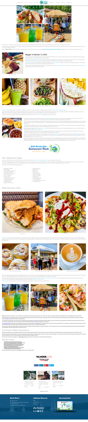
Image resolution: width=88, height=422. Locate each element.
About (26, 2)
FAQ (34, 400)
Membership (69, 2)
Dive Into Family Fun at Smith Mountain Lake (30, 383)
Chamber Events (19, 2)
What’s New (51, 2)
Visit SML (30, 2)
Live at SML (36, 2)
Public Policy (36, 402)
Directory (63, 2)
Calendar (57, 2)
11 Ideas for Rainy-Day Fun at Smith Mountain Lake (43, 383)
